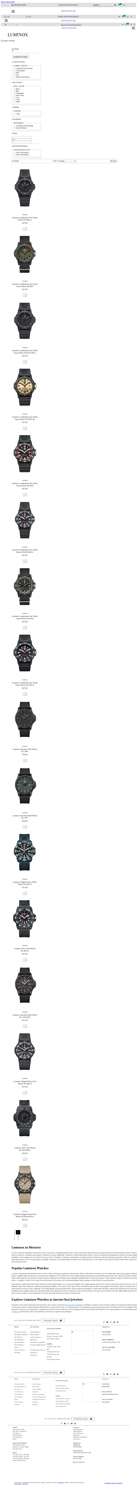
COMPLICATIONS (19, 62)
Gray (17, 97)
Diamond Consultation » (80, 1437)
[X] (107, 1322)
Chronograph (20, 70)
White (17, 102)
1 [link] (18, 1232)
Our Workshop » (19, 1340)
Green (17, 100)
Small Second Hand (22, 77)
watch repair (95, 1307)
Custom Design (35, 1337)
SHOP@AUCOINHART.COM (111, 1342)
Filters (114, 161)
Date (17, 73)
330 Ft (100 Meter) (22, 153)
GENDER (16, 107)
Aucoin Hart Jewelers (74, 1305)
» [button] (18, 1239)
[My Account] (124, 5)
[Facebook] (104, 1322)
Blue (17, 91)
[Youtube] (114, 1322)
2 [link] (18, 1235)
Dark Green (19, 95)
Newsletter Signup (51, 1320)
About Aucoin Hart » (20, 1332)
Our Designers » (18, 1437)
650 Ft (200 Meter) (22, 155)
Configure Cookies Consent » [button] (114, 1483)
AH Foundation (19, 1342)
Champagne (19, 93)
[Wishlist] (116, 5)
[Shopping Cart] (120, 5)
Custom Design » (78, 1433)
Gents (17, 114)
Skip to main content (8, 2)
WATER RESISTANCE (20, 146)
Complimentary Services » (38, 1350)
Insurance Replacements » (39, 1397)
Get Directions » (18, 1449)
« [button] (18, 1230)
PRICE (15, 133)
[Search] (131, 16)
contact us (15, 1312)
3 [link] (18, 1237)
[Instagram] (111, 1322)
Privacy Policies (20, 1350)
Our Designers (19, 1345)
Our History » (18, 1337)
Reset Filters (21, 57)
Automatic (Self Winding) (24, 126)
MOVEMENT (17, 119)
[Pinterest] (118, 1322)
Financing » (33, 1352)
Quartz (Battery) (21, 128)
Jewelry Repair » (35, 1332)
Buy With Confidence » (21, 1334)
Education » (34, 1355)
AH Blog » (17, 1352)
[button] (13, 11)
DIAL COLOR (17, 82)
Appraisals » (34, 1340)
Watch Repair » (35, 1334)
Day (17, 75)
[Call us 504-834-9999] (6, 24)
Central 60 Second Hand (24, 68)
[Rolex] (117, 11)
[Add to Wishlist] (25, 228)
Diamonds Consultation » (38, 1342)
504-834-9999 (106, 1334)
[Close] (13, 51)
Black (17, 89)
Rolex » (16, 1347)
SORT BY (56, 161)
